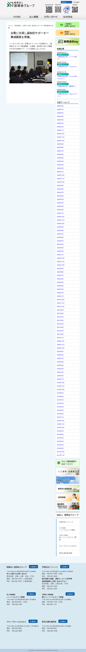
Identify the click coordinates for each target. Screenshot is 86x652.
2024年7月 (60, 192)
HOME (17, 17)
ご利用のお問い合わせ (69, 25)
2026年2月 (60, 127)
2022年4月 (60, 286)
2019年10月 (60, 389)
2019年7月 (60, 400)
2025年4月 (60, 161)
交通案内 (33, 566)
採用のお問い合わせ (69, 33)
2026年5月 (60, 116)
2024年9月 (60, 185)
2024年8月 (60, 189)
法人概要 (35, 19)
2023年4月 (60, 244)
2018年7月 (60, 438)
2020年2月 (60, 376)
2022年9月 (60, 268)
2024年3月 (60, 206)
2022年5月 (60, 282)
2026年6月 (60, 113)
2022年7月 (60, 275)
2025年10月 (60, 140)
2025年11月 (60, 137)
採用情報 (69, 19)
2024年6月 (60, 196)
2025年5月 (60, 158)
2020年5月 (60, 365)
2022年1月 (60, 296)
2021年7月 (60, 317)
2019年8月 (60, 396)
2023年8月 (60, 230)
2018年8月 (60, 434)
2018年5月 (60, 441)
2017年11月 (60, 455)
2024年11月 (60, 178)
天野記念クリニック (66, 522)
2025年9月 (60, 144)
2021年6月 (60, 320)
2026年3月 (60, 123)
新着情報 (18, 25)
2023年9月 (60, 227)
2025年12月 (60, 134)
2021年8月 (60, 313)
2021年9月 (60, 310)
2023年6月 (60, 237)
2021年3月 (60, 331)
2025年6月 (60, 154)
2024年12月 (60, 175)
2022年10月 (60, 265)
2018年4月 (60, 445)
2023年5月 (60, 241)
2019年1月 (60, 417)
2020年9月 (60, 351)
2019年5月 (60, 403)
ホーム (10, 25)
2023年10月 (60, 223)
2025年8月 (60, 147)
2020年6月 (60, 362)
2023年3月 (60, 248)
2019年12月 (60, 382)
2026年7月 (60, 109)
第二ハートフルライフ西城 (67, 537)
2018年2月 (60, 448)
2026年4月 (60, 120)
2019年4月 (60, 407)
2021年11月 (60, 303)
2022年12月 (60, 258)
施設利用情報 (52, 19)
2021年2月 (60, 334)
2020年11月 (60, 344)
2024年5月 (60, 199)
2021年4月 (60, 327)
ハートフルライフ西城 (67, 529)
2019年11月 (60, 386)
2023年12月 (60, 216)
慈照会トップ (66, 2)
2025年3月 (60, 165)
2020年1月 (60, 379)
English (76, 2)
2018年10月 (60, 427)
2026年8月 (60, 106)
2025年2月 (60, 168)
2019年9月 (60, 393)
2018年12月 (60, 420)
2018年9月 (60, 431)
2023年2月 (60, 251)
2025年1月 (60, 172)
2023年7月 (60, 234)
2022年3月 (60, 289)
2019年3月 (60, 410)
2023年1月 (60, 255)
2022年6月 (60, 279)
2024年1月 (60, 213)
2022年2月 (60, 293)
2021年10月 (60, 306)
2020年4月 (60, 369)
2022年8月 (60, 272)
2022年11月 (60, 261)
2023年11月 (60, 220)
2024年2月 (60, 210)
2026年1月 (60, 130)
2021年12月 (60, 299)
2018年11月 (60, 424)
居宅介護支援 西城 (65, 553)
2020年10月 (60, 348)
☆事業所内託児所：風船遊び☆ (66, 86)
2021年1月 (60, 337)
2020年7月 (60, 358)
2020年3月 (60, 372)
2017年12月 (60, 452)
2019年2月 (60, 414)
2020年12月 (60, 341)
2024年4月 (60, 203)
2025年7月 (60, 151)
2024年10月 (60, 182)
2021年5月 (60, 324)
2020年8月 (60, 355)
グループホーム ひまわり (68, 546)
